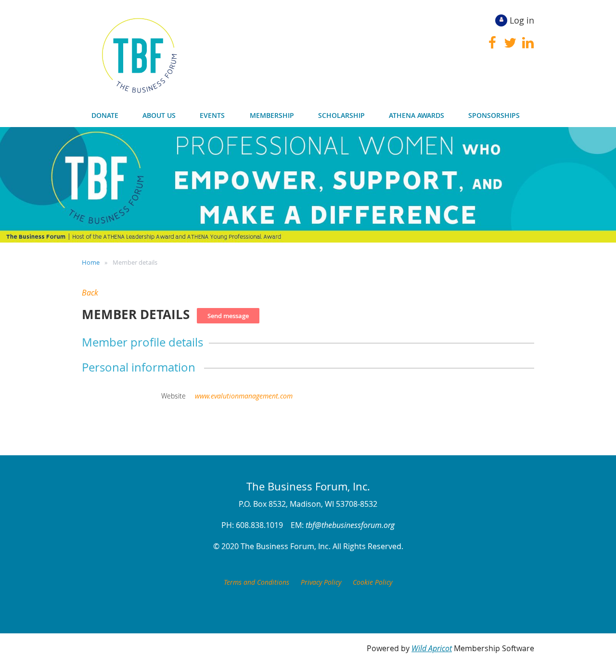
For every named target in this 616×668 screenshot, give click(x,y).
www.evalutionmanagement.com (244, 395)
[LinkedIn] (527, 43)
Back (90, 292)
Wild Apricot (431, 648)
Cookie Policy (372, 582)
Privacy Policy (321, 582)
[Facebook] (492, 43)
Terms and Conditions (256, 582)
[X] (509, 43)
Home (91, 262)
